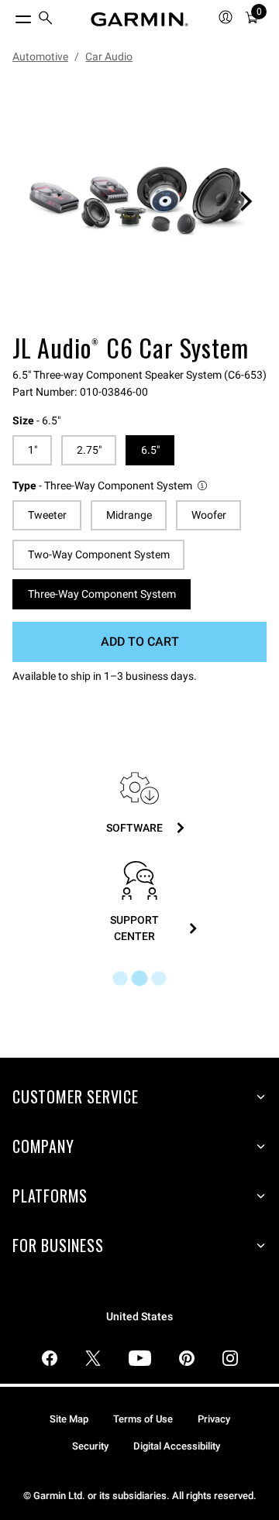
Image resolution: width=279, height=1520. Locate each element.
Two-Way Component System (99, 554)
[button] (110, 486)
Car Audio (109, 56)
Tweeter (47, 515)
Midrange (129, 515)
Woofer (208, 515)
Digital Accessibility (176, 1446)
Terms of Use (143, 1419)
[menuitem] (45, 19)
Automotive (40, 56)
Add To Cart (140, 641)
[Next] (246, 201)
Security (90, 1446)
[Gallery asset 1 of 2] (139, 201)
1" (32, 450)
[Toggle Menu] (9, 15)
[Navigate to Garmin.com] (139, 19)
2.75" (89, 450)
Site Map (69, 1419)
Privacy (214, 1419)
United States (139, 1316)
